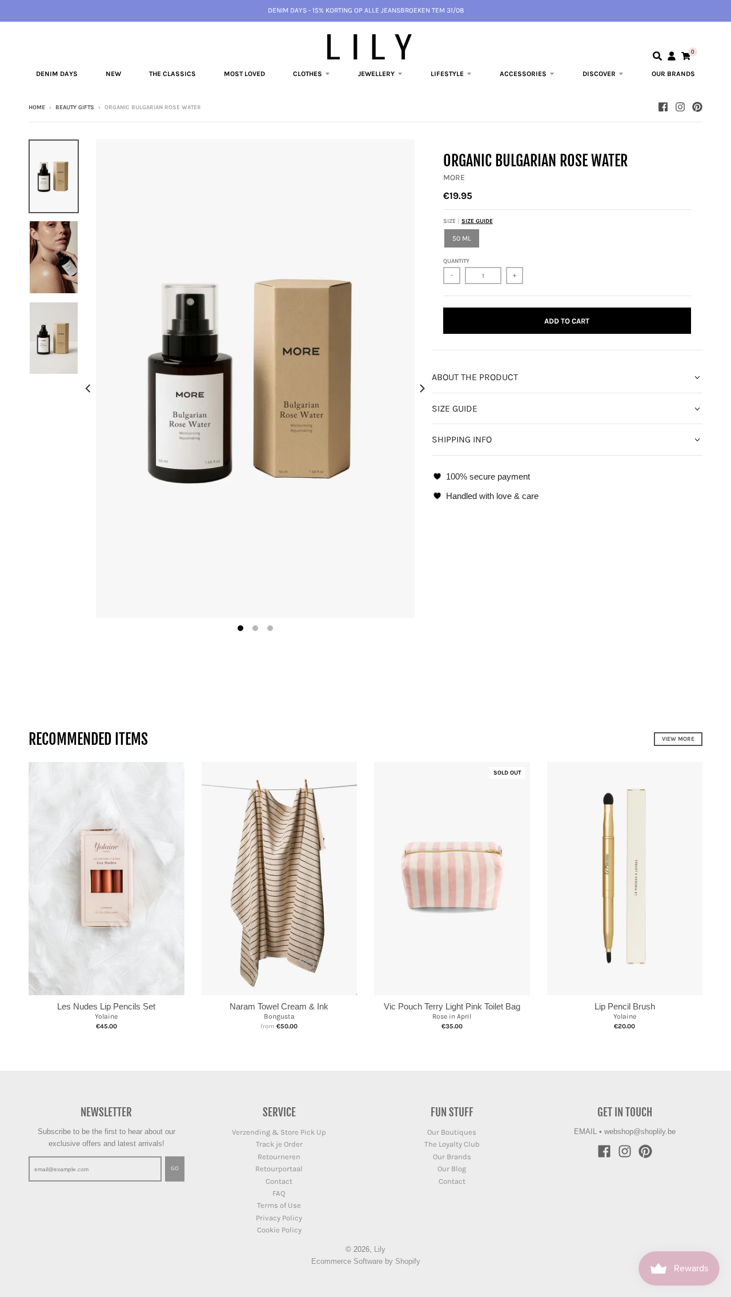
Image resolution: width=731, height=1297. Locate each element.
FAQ (279, 1193)
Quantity (456, 261)
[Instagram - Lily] (680, 107)
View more (678, 739)
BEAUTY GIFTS (74, 107)
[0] (685, 56)
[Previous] (89, 388)
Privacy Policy (279, 1218)
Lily (379, 1249)
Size (468, 221)
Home (37, 107)
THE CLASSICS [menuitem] (172, 74)
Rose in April (451, 1016)
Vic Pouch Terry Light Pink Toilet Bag (452, 1006)
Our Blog (451, 1168)
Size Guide (477, 221)
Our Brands (452, 1156)
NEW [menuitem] (113, 74)
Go (175, 1168)
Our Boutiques (451, 1132)
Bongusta (279, 1016)
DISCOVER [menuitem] (599, 74)
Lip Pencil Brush (625, 1006)
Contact (279, 1181)
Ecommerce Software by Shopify (365, 1261)
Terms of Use (279, 1205)
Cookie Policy (279, 1230)
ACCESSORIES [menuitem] (523, 74)
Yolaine (106, 1016)
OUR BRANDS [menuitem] (673, 74)
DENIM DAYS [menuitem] (57, 74)
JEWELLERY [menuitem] (376, 74)
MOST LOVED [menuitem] (244, 74)
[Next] (421, 388)
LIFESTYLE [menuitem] (447, 74)
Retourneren (279, 1156)
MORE (454, 177)
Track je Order (279, 1144)
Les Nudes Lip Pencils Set (106, 1006)
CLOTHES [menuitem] (307, 74)
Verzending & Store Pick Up (279, 1132)
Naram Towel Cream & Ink (279, 1006)
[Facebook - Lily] (663, 107)
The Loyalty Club (452, 1144)
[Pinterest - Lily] (697, 107)
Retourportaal (279, 1168)
